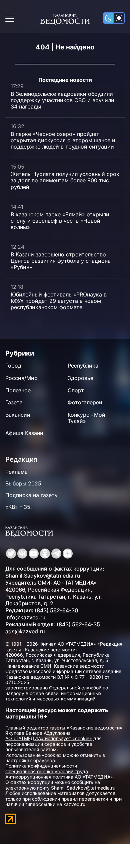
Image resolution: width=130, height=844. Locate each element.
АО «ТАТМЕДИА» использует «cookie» (48, 738)
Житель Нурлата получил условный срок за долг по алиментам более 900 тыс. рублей (65, 180)
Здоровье (80, 378)
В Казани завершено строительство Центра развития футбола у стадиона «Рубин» (61, 260)
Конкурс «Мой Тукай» (86, 417)
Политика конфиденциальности (41, 766)
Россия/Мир (21, 378)
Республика (83, 365)
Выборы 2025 (23, 483)
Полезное (18, 390)
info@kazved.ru (25, 617)
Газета (14, 402)
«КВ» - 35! (18, 506)
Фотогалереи (85, 402)
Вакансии (17, 414)
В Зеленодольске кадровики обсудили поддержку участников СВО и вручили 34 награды (62, 100)
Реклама (16, 471)
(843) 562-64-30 (56, 610)
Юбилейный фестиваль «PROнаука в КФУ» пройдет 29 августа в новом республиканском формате (59, 300)
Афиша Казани (24, 433)
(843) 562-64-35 (78, 624)
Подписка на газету (31, 495)
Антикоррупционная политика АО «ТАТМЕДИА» (59, 777)
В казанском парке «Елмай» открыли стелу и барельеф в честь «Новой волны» (60, 220)
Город (13, 365)
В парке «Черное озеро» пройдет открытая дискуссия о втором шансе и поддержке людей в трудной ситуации (63, 140)
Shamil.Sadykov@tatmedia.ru (42, 575)
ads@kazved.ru (25, 631)
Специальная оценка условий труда (46, 771)
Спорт (76, 390)
